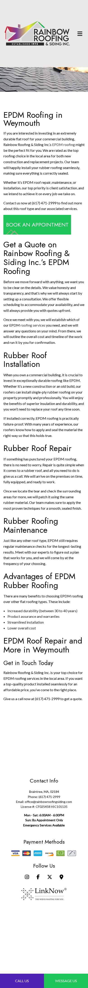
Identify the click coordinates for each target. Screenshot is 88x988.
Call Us (22, 981)
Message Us (66, 981)
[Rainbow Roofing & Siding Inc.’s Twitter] (50, 877)
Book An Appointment (37, 225)
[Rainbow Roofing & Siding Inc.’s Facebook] (38, 877)
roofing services (33, 325)
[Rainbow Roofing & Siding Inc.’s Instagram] (26, 877)
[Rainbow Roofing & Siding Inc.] (37, 33)
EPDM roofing (63, 144)
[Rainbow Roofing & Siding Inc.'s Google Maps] (61, 877)
